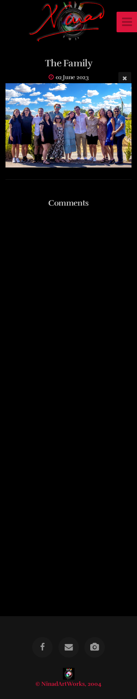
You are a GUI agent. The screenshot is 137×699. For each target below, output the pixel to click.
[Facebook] (42, 647)
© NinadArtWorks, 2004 (68, 684)
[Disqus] (68, 308)
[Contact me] (68, 647)
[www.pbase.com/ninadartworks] (94, 647)
